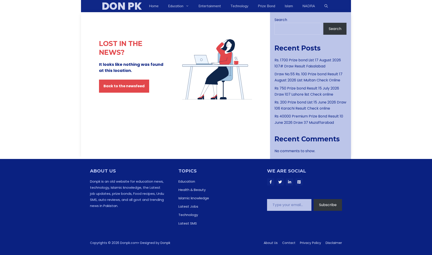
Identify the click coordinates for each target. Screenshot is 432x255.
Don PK (122, 6)
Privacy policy (310, 243)
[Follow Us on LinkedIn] (289, 182)
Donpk (165, 243)
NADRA (308, 6)
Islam (289, 6)
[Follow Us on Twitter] (280, 182)
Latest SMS (187, 223)
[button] (326, 6)
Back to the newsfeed (124, 86)
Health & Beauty (192, 189)
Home (154, 6)
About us (271, 243)
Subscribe (328, 204)
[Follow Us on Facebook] (270, 182)
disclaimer (334, 243)
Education (186, 181)
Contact (288, 243)
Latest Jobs (188, 206)
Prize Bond (266, 6)
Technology (239, 6)
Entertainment (209, 6)
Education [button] (175, 6)
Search (280, 19)
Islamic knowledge (193, 198)
